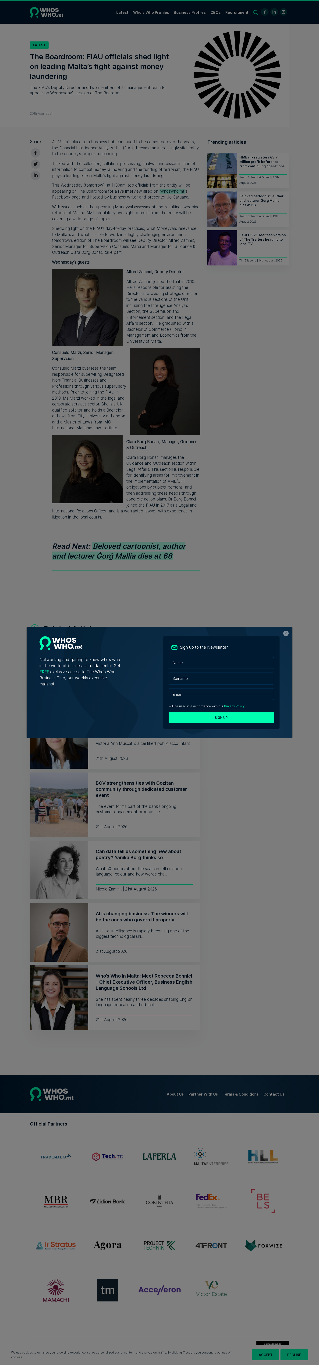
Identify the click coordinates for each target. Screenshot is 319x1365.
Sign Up (221, 718)
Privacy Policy (234, 706)
